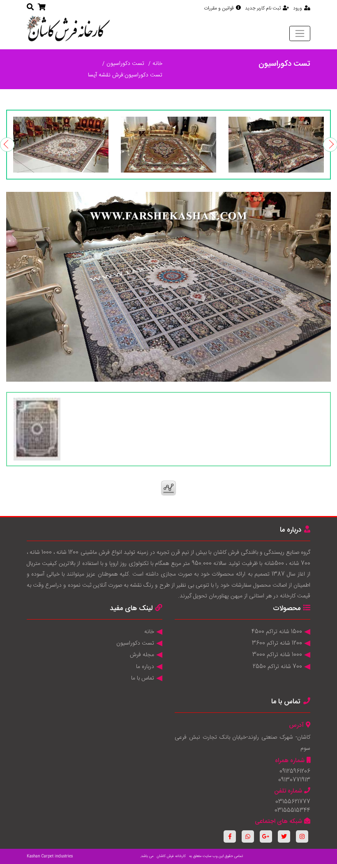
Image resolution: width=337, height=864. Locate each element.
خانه (157, 64)
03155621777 (292, 802)
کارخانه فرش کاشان (171, 856)
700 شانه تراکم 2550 (277, 667)
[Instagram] (302, 836)
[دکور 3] (60, 145)
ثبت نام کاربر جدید (263, 8)
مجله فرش (142, 655)
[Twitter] (284, 836)
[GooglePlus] (266, 836)
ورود (297, 8)
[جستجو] (30, 8)
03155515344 (292, 811)
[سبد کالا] (42, 8)
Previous (7, 144)
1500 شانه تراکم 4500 (277, 632)
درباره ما (145, 667)
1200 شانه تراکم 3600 (277, 643)
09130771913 (294, 780)
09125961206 (294, 771)
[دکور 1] (276, 145)
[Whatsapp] (248, 836)
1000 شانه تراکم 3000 (277, 655)
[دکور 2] (168, 145)
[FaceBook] (230, 836)
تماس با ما (142, 678)
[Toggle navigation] (299, 33)
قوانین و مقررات (219, 8)
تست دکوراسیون (125, 64)
